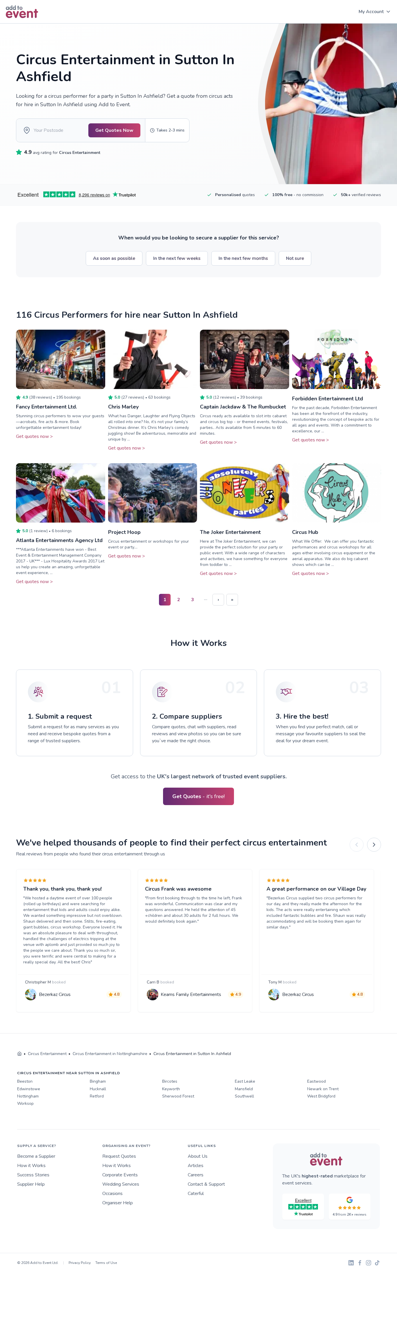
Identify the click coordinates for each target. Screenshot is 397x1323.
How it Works (31, 1165)
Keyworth (171, 1089)
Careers (195, 1175)
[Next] (374, 845)
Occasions (112, 1193)
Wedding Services (120, 1184)
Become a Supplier (36, 1156)
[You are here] (19, 1053)
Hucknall (98, 1089)
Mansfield (244, 1089)
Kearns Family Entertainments (191, 994)
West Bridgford (321, 1096)
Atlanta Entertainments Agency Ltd (59, 540)
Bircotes (169, 1081)
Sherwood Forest (178, 1096)
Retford (97, 1096)
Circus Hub (305, 532)
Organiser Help (117, 1203)
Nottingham (28, 1096)
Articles (195, 1165)
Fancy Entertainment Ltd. (46, 406)
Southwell (244, 1096)
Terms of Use (106, 1262)
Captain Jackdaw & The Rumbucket (243, 406)
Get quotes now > (34, 436)
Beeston (25, 1081)
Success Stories (33, 1175)
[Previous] (357, 845)
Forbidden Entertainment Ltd (327, 398)
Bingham (98, 1081)
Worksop (25, 1103)
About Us (198, 1156)
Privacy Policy (80, 1262)
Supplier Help (31, 1184)
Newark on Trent (323, 1089)
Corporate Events (120, 1175)
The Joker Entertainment (230, 532)
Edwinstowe (28, 1089)
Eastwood (316, 1081)
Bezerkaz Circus (55, 994)
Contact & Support (206, 1184)
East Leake (245, 1081)
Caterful (196, 1193)
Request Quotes (119, 1156)
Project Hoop (124, 532)
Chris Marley (123, 406)
